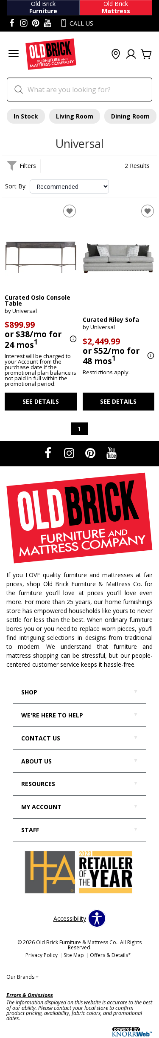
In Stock (26, 116)
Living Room (74, 116)
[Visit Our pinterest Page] (36, 23)
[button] (13, 54)
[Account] (131, 54)
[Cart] (146, 54)
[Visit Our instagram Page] (24, 23)
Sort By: (16, 186)
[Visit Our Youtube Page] (111, 453)
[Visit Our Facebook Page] (48, 453)
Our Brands (22, 976)
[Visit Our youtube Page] (47, 23)
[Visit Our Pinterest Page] (91, 453)
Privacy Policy (41, 955)
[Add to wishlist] (69, 211)
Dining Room (130, 116)
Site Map (74, 955)
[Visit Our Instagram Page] (70, 453)
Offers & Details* (110, 955)
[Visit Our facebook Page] (12, 23)
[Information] (72, 339)
